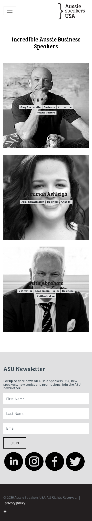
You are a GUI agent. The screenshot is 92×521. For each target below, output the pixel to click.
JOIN (15, 443)
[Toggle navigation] (10, 10)
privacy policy (15, 502)
